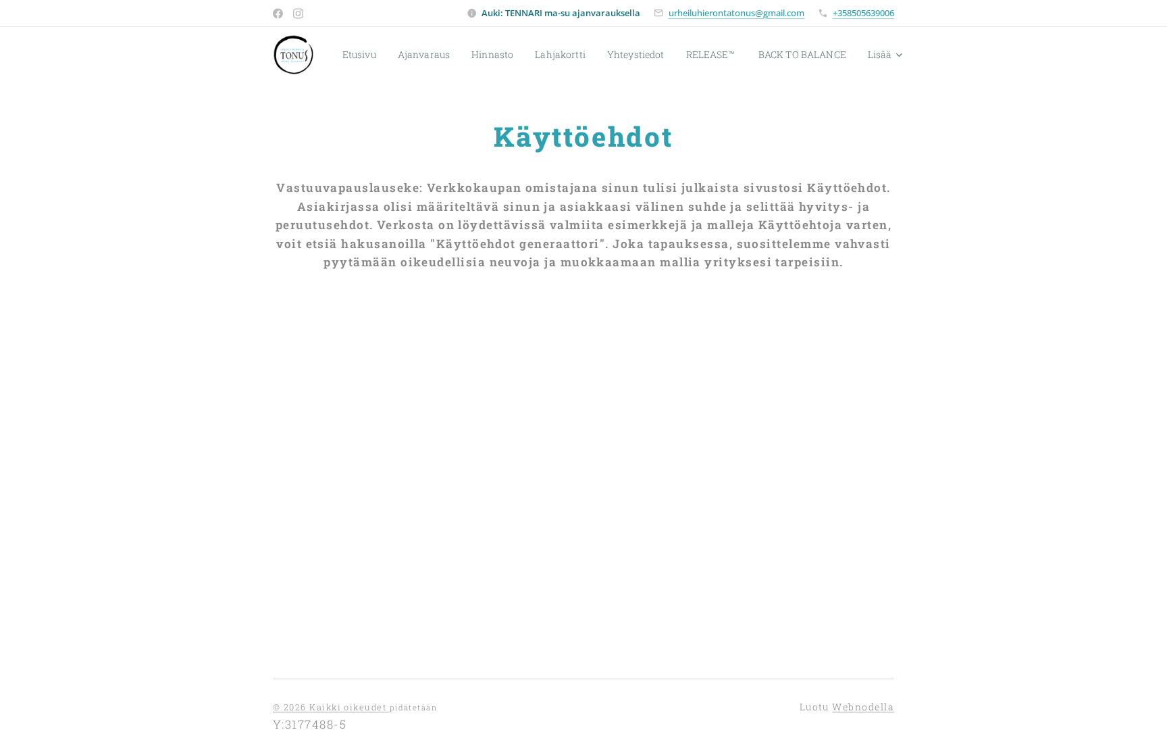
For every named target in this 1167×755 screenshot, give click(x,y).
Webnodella (863, 706)
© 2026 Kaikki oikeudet (331, 707)
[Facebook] (277, 13)
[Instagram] (298, 13)
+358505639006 (863, 13)
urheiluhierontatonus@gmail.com (736, 13)
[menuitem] (363, 55)
